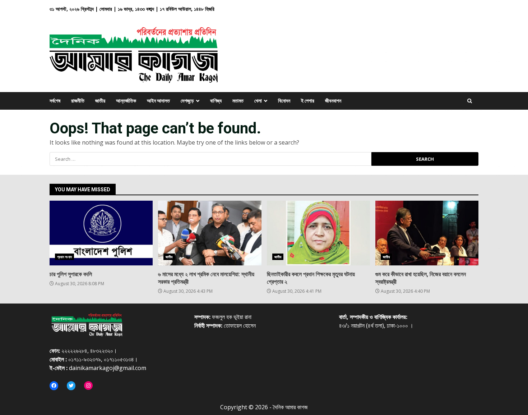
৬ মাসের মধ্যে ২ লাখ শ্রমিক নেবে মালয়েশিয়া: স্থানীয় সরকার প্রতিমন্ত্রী (209, 233)
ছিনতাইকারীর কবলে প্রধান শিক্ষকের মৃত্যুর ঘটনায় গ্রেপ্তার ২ (318, 233)
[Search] (469, 101)
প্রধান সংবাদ (64, 256)
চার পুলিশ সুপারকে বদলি (101, 233)
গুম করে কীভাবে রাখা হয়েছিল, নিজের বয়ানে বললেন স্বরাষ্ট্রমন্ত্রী (426, 233)
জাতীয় (169, 256)
